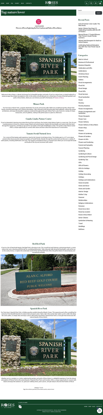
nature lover (50, 389)
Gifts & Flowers (83, 165)
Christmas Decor (83, 74)
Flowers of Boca (59, 97)
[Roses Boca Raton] (51, 3)
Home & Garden (83, 183)
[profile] (96, 3)
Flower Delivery (83, 122)
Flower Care (82, 119)
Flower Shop (82, 127)
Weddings (81, 226)
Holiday (80, 171)
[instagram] (20, 406)
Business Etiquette (84, 65)
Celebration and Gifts (85, 68)
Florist (17, 3)
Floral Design (82, 88)
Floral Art (81, 85)
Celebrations (82, 71)
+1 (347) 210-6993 (22, 402)
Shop (7, 3)
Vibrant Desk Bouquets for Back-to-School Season (89, 41)
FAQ (12, 3)
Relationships (82, 200)
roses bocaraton (39, 26)
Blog (22, 3)
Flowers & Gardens (84, 136)
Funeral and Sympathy (85, 145)
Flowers (81, 130)
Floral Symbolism (84, 97)
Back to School (83, 59)
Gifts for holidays (83, 168)
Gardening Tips (83, 159)
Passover (81, 197)
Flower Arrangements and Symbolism (86, 112)
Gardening (81, 151)
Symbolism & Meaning (85, 220)
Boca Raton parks (42, 389)
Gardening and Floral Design (87, 156)
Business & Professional (86, 62)
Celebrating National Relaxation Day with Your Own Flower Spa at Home (89, 46)
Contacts (29, 3)
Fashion (80, 79)
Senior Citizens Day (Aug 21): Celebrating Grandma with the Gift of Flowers (89, 29)
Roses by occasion (84, 212)
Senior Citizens (83, 217)
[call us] (87, 3)
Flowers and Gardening (85, 142)
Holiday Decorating (84, 174)
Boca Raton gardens (31, 389)
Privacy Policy (46, 411)
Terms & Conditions (55, 411)
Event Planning (83, 77)
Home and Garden (84, 188)
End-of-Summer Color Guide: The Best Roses (89, 24)
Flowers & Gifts (83, 139)
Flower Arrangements (85, 108)
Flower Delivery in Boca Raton (88, 125)
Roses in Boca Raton (85, 214)
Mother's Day (82, 194)
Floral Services (83, 94)
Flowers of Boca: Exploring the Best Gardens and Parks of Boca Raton (38, 28)
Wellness (81, 229)
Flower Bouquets (84, 116)
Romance (81, 206)
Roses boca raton (84, 209)
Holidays (81, 177)
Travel (41, 387)
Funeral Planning (83, 148)
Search (80, 10)
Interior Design (83, 191)
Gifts (80, 162)
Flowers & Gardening (85, 133)
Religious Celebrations (85, 203)
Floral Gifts (82, 91)
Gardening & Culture (84, 154)
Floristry (81, 103)
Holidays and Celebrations (86, 180)
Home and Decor (83, 185)
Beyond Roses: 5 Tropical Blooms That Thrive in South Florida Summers (89, 36)
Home (2, 3)
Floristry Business (84, 106)
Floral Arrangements (85, 82)
